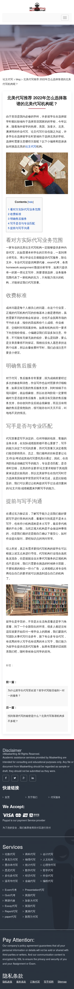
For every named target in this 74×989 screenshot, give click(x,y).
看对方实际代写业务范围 (24, 209)
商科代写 (30, 854)
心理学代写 (49, 865)
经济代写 (30, 875)
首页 (7, 797)
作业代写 (48, 875)
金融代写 (30, 881)
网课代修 (10, 900)
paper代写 (10, 916)
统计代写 (30, 865)
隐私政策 (7, 981)
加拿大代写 (31, 900)
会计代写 (48, 854)
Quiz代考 (10, 895)
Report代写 (11, 911)
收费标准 (14, 214)
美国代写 (30, 895)
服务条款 (21, 981)
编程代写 (48, 881)
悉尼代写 (10, 870)
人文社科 (48, 859)
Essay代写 (11, 906)
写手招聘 (49, 981)
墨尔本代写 (11, 865)
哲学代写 (48, 870)
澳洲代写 (30, 911)
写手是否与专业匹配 (21, 223)
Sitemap (62, 981)
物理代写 (30, 859)
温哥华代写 (11, 881)
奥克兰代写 (11, 859)
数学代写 (30, 870)
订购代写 (35, 981)
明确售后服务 (17, 219)
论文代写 (8, 79)
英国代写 (30, 906)
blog (18, 79)
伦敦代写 (10, 854)
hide (30, 202)
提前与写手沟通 (18, 228)
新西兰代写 (31, 916)
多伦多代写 (11, 875)
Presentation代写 (34, 889)
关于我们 (32, 797)
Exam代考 (11, 889)
